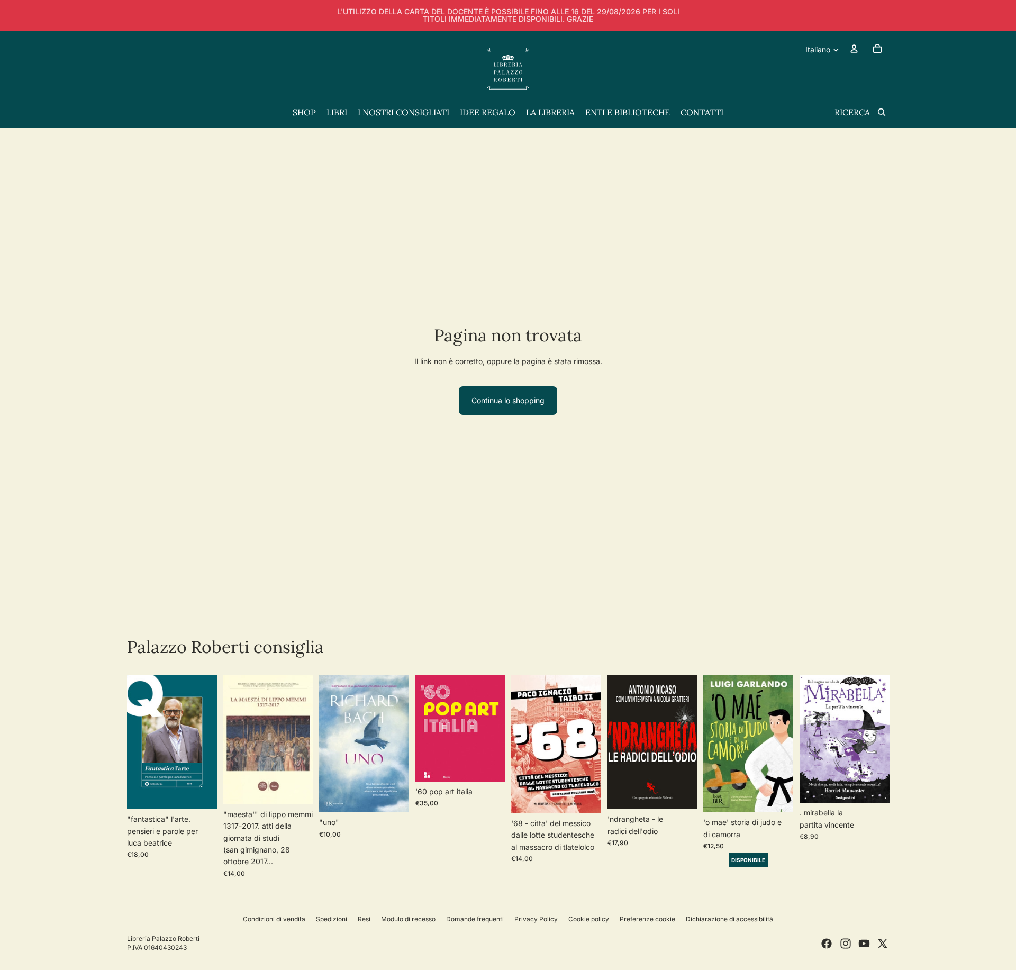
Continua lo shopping (508, 400)
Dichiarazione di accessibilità (729, 919)
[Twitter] (882, 943)
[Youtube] (864, 943)
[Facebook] (826, 943)
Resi (364, 919)
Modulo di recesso (408, 919)
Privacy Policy (536, 919)
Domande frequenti (475, 919)
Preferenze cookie (647, 919)
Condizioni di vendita (274, 919)
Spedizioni (331, 919)
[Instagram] (845, 943)
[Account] (854, 48)
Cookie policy (588, 919)
